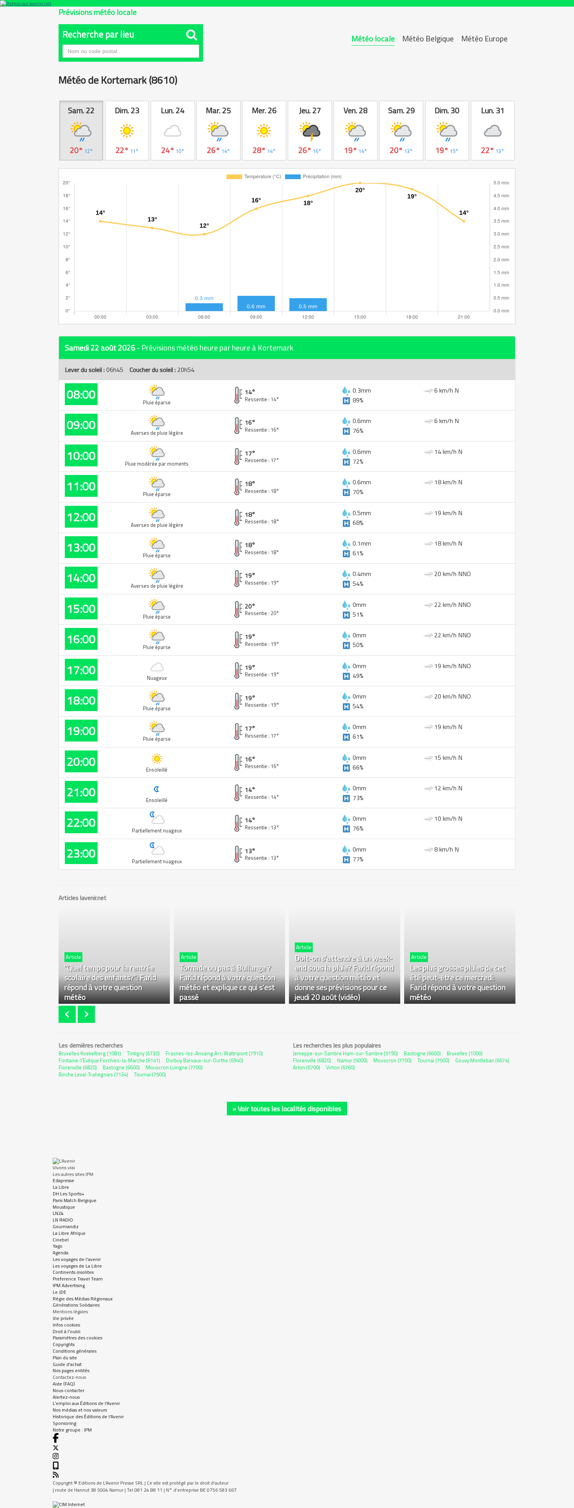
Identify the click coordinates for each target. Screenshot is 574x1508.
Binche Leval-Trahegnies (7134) (93, 1074)
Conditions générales (74, 1351)
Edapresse (63, 1180)
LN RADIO (63, 1219)
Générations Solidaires (76, 1305)
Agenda (60, 1252)
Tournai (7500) (150, 1074)
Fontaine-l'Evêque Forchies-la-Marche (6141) (109, 1060)
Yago (57, 1246)
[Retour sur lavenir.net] (287, 3)
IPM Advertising (69, 1285)
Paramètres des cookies (77, 1337)
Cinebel (61, 1239)
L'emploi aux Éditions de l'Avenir (86, 1403)
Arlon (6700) (306, 1067)
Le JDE (59, 1292)
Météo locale (373, 38)
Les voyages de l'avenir (77, 1259)
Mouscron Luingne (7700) (174, 1067)
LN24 (58, 1213)
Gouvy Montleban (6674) (482, 1060)
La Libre (61, 1187)
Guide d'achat (67, 1364)
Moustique (64, 1207)
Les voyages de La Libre (77, 1266)
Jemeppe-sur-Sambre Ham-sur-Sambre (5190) (345, 1053)
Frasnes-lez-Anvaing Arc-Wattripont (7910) (214, 1053)
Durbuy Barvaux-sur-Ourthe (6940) (204, 1060)
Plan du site (65, 1357)
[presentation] (68, 1014)
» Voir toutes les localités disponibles (287, 1108)
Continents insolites (73, 1272)
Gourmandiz (65, 1226)
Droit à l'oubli (66, 1331)
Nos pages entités (71, 1370)
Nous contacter (68, 1390)
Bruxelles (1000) (465, 1053)
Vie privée (63, 1318)
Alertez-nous (66, 1397)
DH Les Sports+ (68, 1193)
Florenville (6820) (78, 1067)
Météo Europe (484, 38)
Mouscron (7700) (392, 1060)
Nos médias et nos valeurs (80, 1410)
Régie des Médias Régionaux (82, 1298)
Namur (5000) (352, 1060)
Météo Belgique (428, 38)
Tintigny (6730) (143, 1053)
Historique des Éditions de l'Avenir (88, 1416)
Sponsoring (64, 1423)
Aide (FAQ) (64, 1383)
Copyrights (64, 1344)
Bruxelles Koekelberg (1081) (90, 1053)
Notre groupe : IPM (72, 1429)
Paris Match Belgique (74, 1200)
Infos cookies (66, 1324)
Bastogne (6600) (121, 1067)
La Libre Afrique (69, 1233)
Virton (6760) (340, 1067)
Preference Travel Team (78, 1278)
